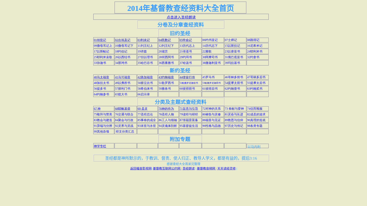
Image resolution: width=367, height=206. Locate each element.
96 (211, 125)
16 (254, 45)
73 (234, 108)
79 (189, 114)
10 (124, 45)
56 (100, 88)
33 (100, 62)
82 (256, 114)
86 (168, 120)
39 (232, 62)
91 (103, 125)
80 (211, 114)
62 (232, 88)
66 (144, 94)
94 (168, 125)
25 (103, 57)
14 (210, 45)
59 (165, 88)
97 (234, 125)
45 (208, 77)
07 (231, 40)
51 (166, 82)
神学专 (98, 146)
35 (145, 62)
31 (234, 57)
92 (124, 125)
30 (210, 57)
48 (101, 82)
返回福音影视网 (141, 168)
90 (256, 120)
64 (101, 94)
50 (145, 82)
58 (145, 88)
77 (145, 114)
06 (210, 40)
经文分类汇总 (125, 131)
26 (122, 57)
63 (254, 88)
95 (189, 125)
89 (234, 120)
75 (103, 114)
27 (145, 57)
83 (103, 120)
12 (166, 45)
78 (166, 114)
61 (210, 88)
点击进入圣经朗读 (181, 17)
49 (122, 82)
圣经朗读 (189, 168)
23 (232, 51)
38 (211, 62)
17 (101, 51)
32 (253, 57)
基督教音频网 (206, 168)
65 (121, 94)
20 (163, 51)
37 (186, 62)
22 (207, 51)
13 (187, 45)
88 (211, 120)
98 (254, 125)
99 (101, 131)
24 (254, 51)
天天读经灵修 (226, 168)
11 (145, 45)
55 (256, 82)
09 (103, 45)
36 (166, 62)
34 (121, 62)
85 (147, 120)
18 (121, 51)
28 (166, 57)
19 (142, 51)
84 (124, 120)
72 (211, 108)
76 (124, 114)
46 (234, 77)
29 (186, 57)
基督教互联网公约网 (167, 168)
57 (122, 88)
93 (147, 125)
